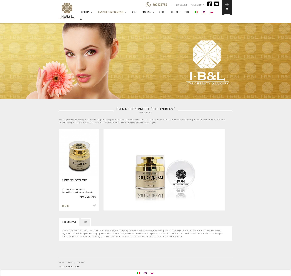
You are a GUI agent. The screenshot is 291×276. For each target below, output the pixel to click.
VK (216, 4)
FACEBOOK (209, 4)
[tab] (69, 222)
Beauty (85, 12)
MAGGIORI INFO (88, 196)
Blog (187, 11)
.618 (134, 11)
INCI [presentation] (85, 222)
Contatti (175, 11)
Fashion (146, 12)
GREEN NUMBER (158, 4)
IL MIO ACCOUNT (180, 5)
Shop (162, 11)
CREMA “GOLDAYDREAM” (74, 180)
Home (61, 263)
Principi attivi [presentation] (69, 222)
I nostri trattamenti (111, 12)
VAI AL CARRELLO (197, 5)
